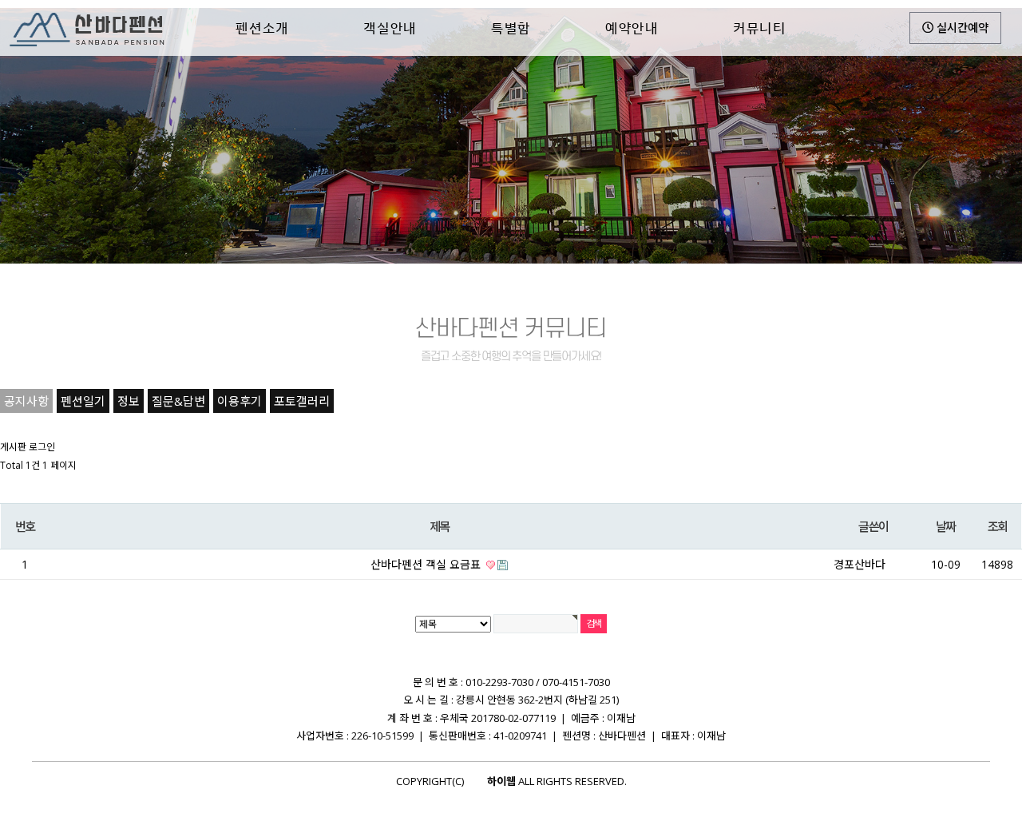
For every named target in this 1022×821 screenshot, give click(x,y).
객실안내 (390, 27)
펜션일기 (83, 401)
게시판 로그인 (27, 447)
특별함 (511, 27)
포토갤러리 (302, 401)
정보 (128, 401)
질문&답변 (178, 401)
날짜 (946, 526)
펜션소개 (262, 27)
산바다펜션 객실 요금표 (427, 564)
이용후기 (239, 401)
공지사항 (26, 401)
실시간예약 (960, 27)
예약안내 (632, 27)
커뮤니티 (759, 27)
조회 (998, 526)
